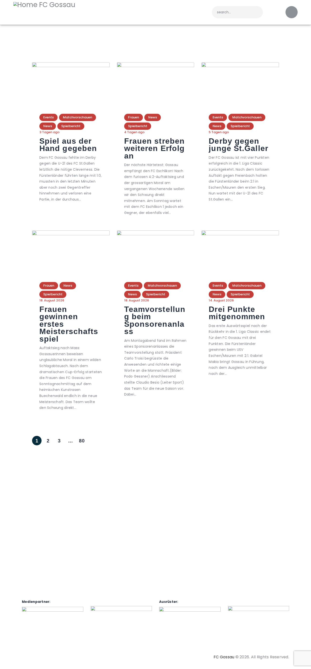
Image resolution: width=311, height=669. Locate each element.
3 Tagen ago (49, 132)
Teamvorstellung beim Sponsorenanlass (154, 320)
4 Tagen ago (134, 132)
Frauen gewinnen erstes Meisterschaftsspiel (68, 324)
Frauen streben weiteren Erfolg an (154, 148)
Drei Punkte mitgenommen (237, 313)
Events (48, 117)
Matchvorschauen (77, 117)
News (47, 126)
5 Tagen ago (219, 132)
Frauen (133, 117)
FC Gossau (224, 657)
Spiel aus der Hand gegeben (68, 144)
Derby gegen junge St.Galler (238, 144)
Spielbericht (70, 126)
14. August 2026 (221, 300)
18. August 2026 (51, 300)
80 (82, 439)
